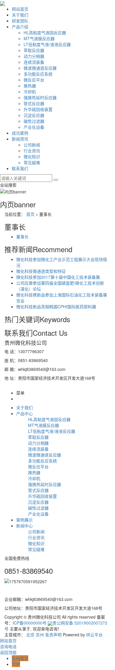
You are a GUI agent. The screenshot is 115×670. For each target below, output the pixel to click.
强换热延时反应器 (40, 97)
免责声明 (53, 635)
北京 (30, 635)
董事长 (22, 236)
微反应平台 (34, 80)
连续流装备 (34, 62)
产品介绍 (20, 27)
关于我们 (20, 15)
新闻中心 (24, 526)
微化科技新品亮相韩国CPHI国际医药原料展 (56, 306)
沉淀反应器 (34, 115)
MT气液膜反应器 (39, 38)
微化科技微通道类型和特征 (41, 271)
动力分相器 (34, 56)
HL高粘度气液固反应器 (45, 32)
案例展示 (24, 520)
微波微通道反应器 (40, 68)
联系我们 (20, 168)
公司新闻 (32, 145)
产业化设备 (34, 127)
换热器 (30, 86)
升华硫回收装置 (38, 109)
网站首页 (20, 9)
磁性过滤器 (34, 121)
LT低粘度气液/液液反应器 (47, 44)
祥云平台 (94, 635)
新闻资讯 (20, 139)
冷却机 (30, 91)
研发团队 (20, 21)
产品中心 (24, 413)
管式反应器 (34, 103)
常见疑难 (32, 162)
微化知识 (32, 156)
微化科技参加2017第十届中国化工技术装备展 (58, 277)
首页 (30, 214)
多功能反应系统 (38, 74)
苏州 (40, 635)
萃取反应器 (34, 50)
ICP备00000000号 (30, 623)
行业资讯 (32, 151)
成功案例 (20, 133)
